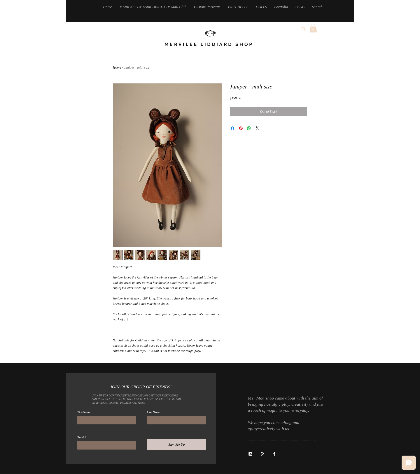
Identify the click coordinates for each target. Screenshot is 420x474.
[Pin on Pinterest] (240, 128)
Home (117, 67)
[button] (313, 28)
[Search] (303, 29)
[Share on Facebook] (232, 128)
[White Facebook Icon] (274, 454)
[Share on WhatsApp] (249, 128)
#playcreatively (262, 428)
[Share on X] (257, 128)
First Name (83, 412)
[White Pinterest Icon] (262, 454)
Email (80, 437)
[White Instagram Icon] (250, 454)
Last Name (153, 412)
